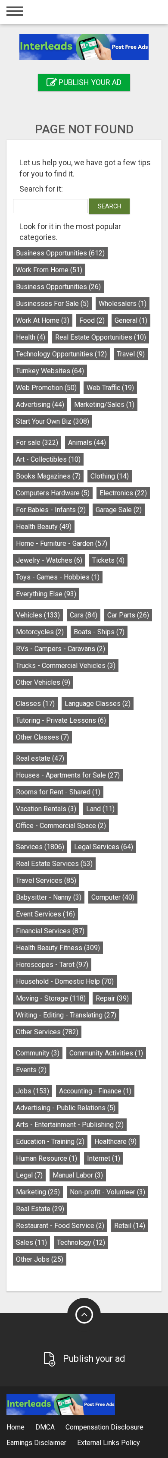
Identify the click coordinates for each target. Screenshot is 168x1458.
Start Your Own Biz (52, 421)
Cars (83, 615)
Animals (87, 442)
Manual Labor (78, 1175)
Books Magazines (48, 476)
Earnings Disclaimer (36, 1443)
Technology (81, 1242)
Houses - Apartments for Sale (68, 775)
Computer (112, 897)
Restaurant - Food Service (60, 1226)
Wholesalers (122, 303)
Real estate (40, 758)
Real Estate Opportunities (100, 337)
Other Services (47, 1032)
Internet (103, 1158)
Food (92, 320)
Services (40, 847)
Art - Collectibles (48, 459)
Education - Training (50, 1141)
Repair (112, 998)
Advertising (40, 404)
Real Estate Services (54, 864)
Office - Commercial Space (61, 826)
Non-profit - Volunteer (107, 1192)
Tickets (108, 560)
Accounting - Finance (95, 1091)
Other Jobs (39, 1259)
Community (37, 1053)
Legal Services (103, 847)
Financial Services (50, 931)
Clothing (109, 476)
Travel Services (46, 880)
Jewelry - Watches (49, 560)
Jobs (32, 1091)
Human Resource (46, 1158)
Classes (35, 703)
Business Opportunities (60, 253)
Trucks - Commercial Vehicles (65, 665)
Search (109, 206)
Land (100, 809)
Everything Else (46, 594)
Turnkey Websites (50, 371)
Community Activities (106, 1053)
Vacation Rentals (46, 809)
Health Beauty (44, 527)
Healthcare (115, 1141)
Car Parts (128, 615)
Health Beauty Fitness (58, 948)
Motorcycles (40, 632)
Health (30, 337)
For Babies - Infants (51, 510)
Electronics (123, 493)
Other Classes (42, 737)
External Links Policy (108, 1443)
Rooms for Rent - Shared (58, 792)
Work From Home (49, 270)
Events (31, 1070)
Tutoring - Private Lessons (61, 720)
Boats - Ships (99, 632)
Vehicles (38, 615)
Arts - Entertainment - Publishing (70, 1125)
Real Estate (40, 1209)
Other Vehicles (43, 682)
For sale (37, 442)
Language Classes (98, 703)
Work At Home (42, 320)
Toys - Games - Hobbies (58, 577)
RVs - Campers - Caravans (60, 649)
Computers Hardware (53, 493)
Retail (129, 1226)
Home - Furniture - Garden (61, 543)
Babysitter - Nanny (48, 897)
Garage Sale (119, 510)
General (131, 320)
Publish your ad (89, 82)
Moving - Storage (51, 998)
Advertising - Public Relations (65, 1108)
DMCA (45, 1427)
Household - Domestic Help (65, 981)
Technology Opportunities (61, 354)
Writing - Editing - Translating (66, 1015)
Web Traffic (110, 388)
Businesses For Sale (52, 303)
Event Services (45, 914)
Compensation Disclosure (104, 1427)
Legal (29, 1175)
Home (15, 1427)
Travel (131, 354)
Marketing (38, 1192)
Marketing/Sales (104, 404)
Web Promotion (46, 388)
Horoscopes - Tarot (52, 964)
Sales (31, 1242)
